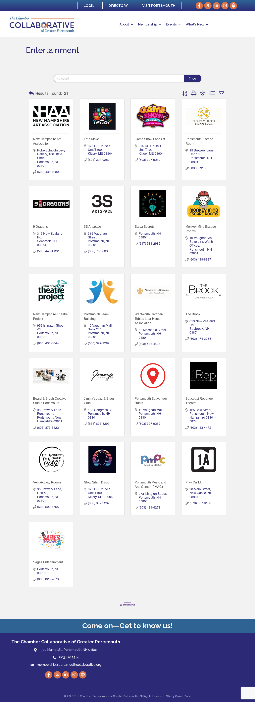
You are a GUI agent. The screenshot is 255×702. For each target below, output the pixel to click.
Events (171, 24)
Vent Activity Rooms (47, 482)
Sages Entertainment (48, 562)
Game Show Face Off (150, 139)
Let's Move (91, 139)
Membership (147, 24)
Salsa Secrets (144, 226)
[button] (31, 93)
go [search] (194, 78)
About (124, 24)
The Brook (192, 314)
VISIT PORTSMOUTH (158, 6)
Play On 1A (193, 482)
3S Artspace (92, 226)
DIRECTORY (118, 6)
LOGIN (89, 6)
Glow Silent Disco (96, 482)
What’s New (195, 24)
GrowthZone (183, 696)
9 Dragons (40, 226)
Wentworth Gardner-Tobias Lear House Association (149, 318)
